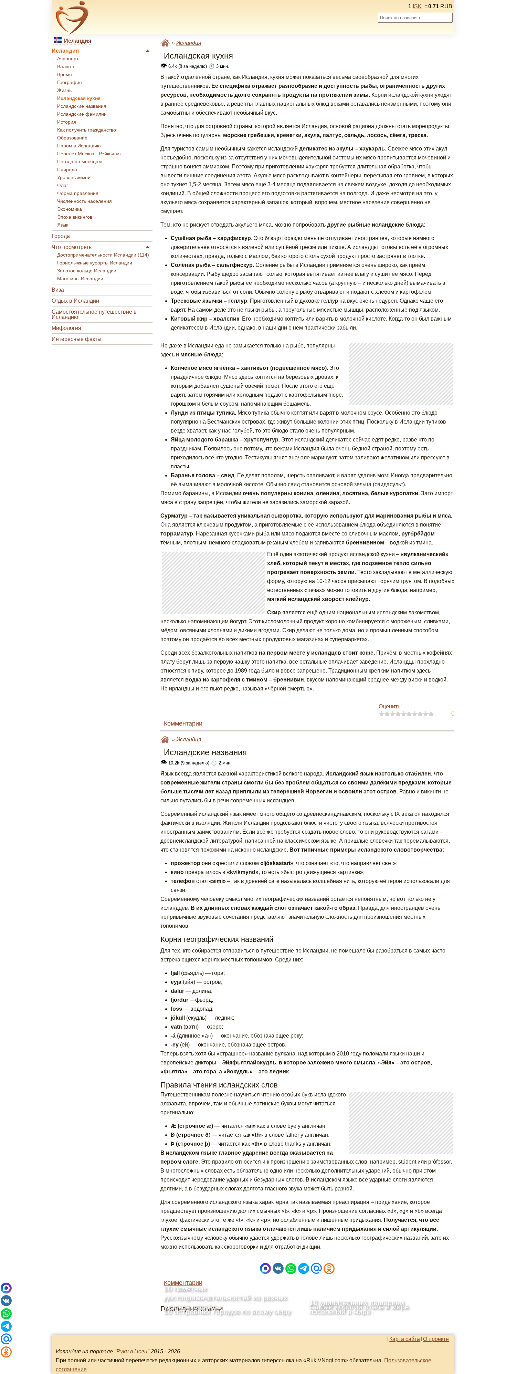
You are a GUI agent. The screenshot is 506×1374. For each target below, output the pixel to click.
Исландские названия (81, 106)
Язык (62, 225)
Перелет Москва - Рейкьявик (89, 153)
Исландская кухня (79, 98)
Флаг (62, 185)
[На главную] (72, 17)
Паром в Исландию (79, 145)
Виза (58, 289)
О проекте (436, 1339)
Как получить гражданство (86, 130)
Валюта (65, 66)
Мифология (66, 328)
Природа (67, 169)
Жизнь (64, 90)
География (69, 82)
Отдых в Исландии (75, 300)
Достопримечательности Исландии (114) (103, 255)
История (66, 122)
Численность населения (84, 201)
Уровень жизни (74, 177)
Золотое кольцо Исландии (86, 270)
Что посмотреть (72, 247)
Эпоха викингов (74, 217)
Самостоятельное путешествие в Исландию (94, 314)
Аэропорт (67, 58)
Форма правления (77, 193)
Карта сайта (404, 1339)
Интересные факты (77, 339)
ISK (417, 6)
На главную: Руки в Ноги (165, 42)
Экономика (69, 209)
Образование (72, 137)
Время (64, 74)
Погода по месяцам (79, 161)
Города (61, 236)
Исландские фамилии (82, 114)
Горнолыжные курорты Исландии (94, 263)
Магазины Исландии (80, 278)
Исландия (65, 50)
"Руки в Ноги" (131, 1351)
